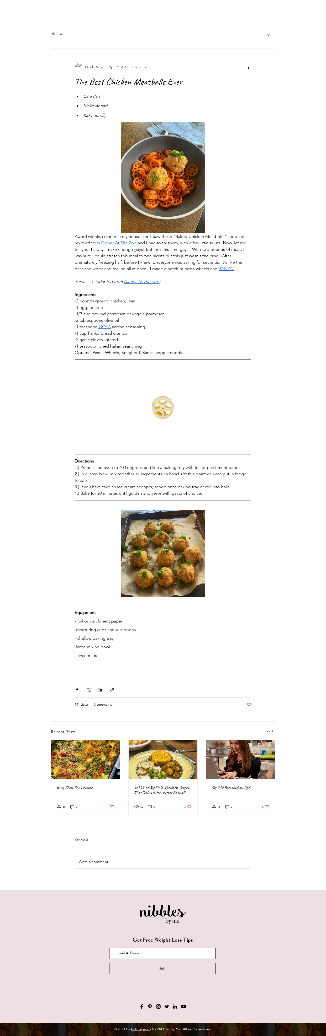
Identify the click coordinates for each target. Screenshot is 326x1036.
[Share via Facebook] (77, 689)
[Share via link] (112, 689)
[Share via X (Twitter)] (88, 689)
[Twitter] (167, 1006)
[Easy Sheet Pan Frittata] (85, 759)
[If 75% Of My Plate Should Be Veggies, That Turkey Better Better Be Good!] (163, 759)
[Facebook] (142, 1006)
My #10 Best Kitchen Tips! (231, 787)
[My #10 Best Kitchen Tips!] (240, 759)
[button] (269, 34)
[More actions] (248, 67)
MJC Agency (141, 1029)
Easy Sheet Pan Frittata (75, 787)
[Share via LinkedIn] (100, 689)
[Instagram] (158, 1006)
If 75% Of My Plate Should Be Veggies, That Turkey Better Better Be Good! (162, 790)
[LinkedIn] (175, 1006)
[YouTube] (183, 1006)
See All (270, 731)
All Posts (57, 34)
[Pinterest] (150, 1006)
